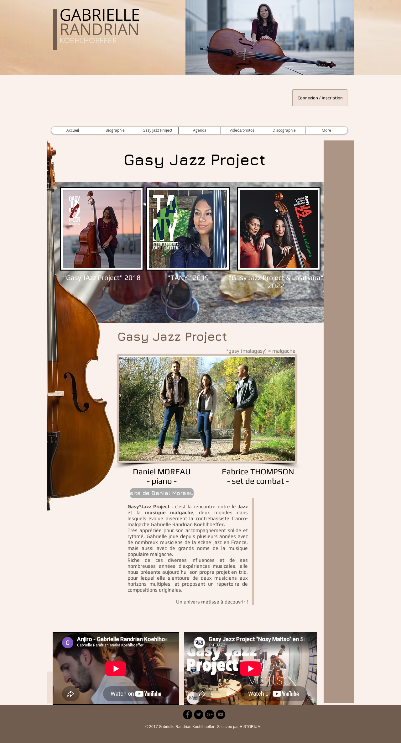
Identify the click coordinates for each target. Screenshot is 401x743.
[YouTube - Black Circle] (220, 714)
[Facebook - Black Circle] (187, 714)
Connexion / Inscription (320, 97)
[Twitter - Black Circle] (198, 714)
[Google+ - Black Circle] (209, 714)
